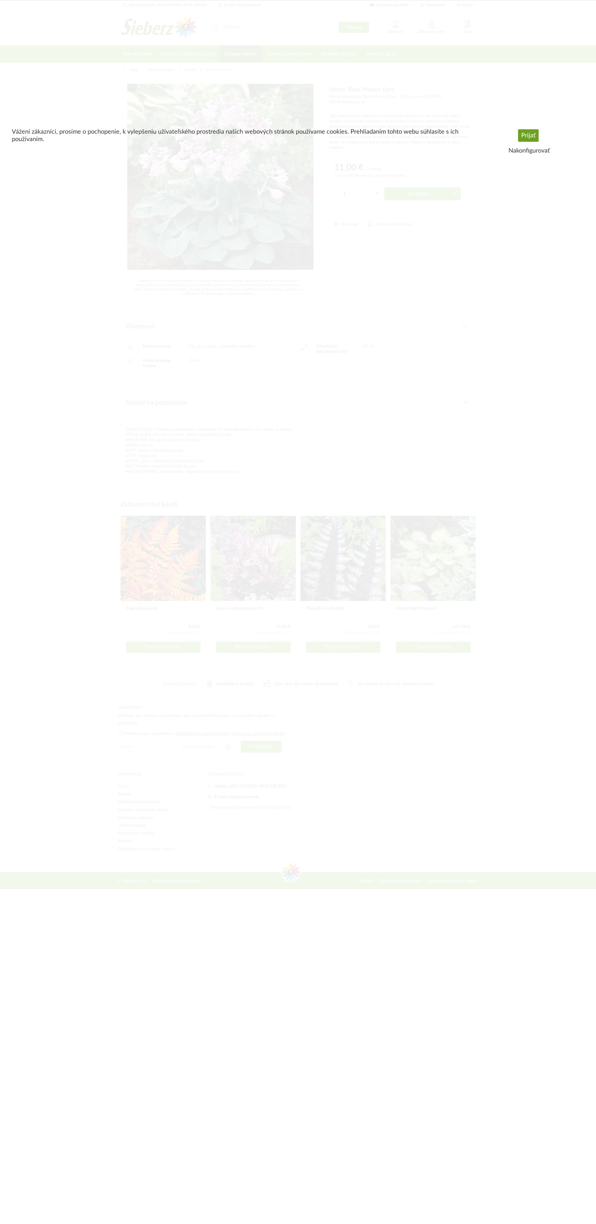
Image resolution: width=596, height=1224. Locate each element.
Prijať (528, 135)
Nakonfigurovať (529, 151)
